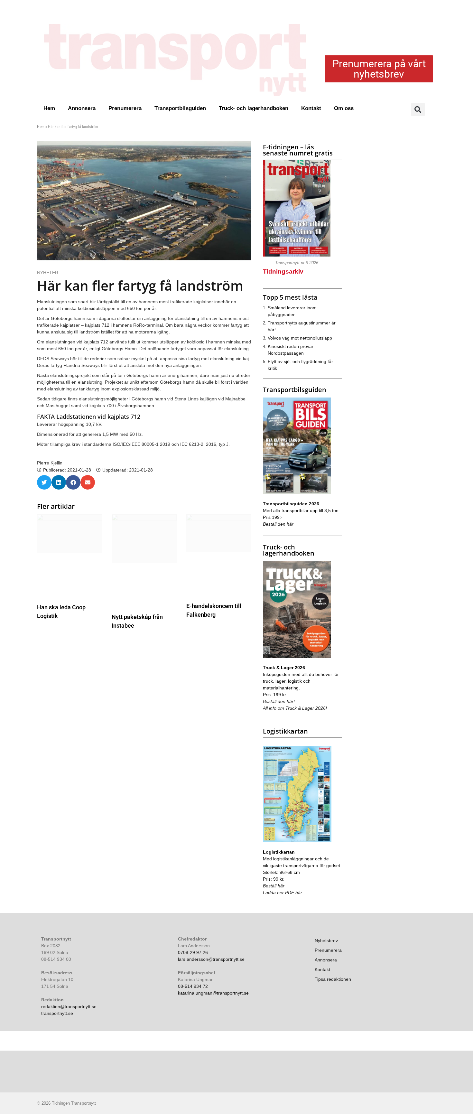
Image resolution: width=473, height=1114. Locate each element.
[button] (418, 109)
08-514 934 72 (193, 986)
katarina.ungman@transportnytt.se (213, 993)
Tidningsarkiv (283, 271)
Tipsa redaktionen (333, 979)
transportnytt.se (57, 1013)
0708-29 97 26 (193, 952)
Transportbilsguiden (180, 108)
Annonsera (82, 108)
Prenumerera (125, 108)
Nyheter (47, 272)
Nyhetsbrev (326, 940)
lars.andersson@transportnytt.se (211, 959)
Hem (49, 108)
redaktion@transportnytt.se (69, 1006)
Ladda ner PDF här (282, 892)
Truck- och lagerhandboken (253, 108)
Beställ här (273, 885)
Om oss (344, 108)
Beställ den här (278, 524)
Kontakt (311, 108)
